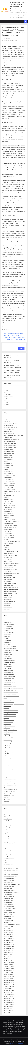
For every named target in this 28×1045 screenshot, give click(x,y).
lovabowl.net (7, 421)
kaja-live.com (7, 664)
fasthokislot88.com (9, 513)
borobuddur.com (8, 477)
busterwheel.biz (8, 744)
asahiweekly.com (8, 499)
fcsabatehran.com (8, 898)
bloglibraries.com (8, 882)
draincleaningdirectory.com (11, 874)
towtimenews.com (8, 872)
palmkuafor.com (8, 821)
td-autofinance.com (9, 674)
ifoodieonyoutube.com (9, 441)
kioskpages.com (8, 557)
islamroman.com (8, 672)
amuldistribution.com (9, 475)
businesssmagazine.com (10, 648)
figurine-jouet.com (8, 585)
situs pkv (6, 398)
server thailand (6, 1022)
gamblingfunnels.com (9, 632)
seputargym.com (8, 455)
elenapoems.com (8, 894)
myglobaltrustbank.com (10, 765)
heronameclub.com (9, 916)
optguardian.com (8, 459)
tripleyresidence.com (9, 531)
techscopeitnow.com (9, 1004)
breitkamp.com (8, 529)
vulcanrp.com (7, 684)
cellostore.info (7, 850)
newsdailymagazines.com (10, 427)
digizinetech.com (8, 978)
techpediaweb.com (8, 950)
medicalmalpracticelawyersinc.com (13, 769)
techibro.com (7, 680)
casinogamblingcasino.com (11, 870)
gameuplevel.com (8, 471)
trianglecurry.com (8, 559)
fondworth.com (8, 837)
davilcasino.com (8, 463)
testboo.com (7, 728)
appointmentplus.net (9, 783)
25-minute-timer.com (9, 483)
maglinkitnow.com (8, 934)
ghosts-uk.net (7, 640)
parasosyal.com (8, 888)
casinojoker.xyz (8, 756)
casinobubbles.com (9, 453)
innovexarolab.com (9, 982)
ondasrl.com (7, 547)
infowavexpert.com (9, 962)
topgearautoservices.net (10, 583)
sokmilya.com (7, 603)
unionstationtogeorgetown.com (12, 491)
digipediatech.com (8, 932)
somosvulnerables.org (9, 535)
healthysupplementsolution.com (12, 924)
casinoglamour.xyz (8, 752)
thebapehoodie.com (9, 886)
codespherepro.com (9, 986)
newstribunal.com (8, 425)
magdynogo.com (8, 1012)
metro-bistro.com (8, 722)
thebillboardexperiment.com (11, 573)
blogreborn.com (8, 654)
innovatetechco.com (9, 954)
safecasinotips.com (9, 515)
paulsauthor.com (8, 910)
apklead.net (7, 609)
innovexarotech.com (9, 998)
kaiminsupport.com (9, 827)
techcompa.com (8, 666)
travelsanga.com (8, 777)
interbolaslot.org (8, 819)
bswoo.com (6, 801)
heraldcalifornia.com (9, 505)
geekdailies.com (8, 595)
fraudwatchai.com (8, 465)
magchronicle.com (8, 930)
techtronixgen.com (9, 942)
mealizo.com (7, 847)
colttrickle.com (8, 626)
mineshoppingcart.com (10, 443)
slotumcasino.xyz (8, 750)
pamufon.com (7, 539)
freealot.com (7, 497)
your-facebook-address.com (11, 587)
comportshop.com (8, 771)
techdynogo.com (8, 928)
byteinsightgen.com (9, 976)
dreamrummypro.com (9, 825)
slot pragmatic (7, 394)
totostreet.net (7, 461)
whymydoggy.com (8, 815)
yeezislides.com (8, 431)
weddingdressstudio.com (10, 730)
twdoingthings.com (9, 906)
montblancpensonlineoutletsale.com (13, 688)
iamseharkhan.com (9, 839)
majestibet (15, 1031)
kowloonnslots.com (9, 678)
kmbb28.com (7, 599)
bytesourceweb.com (9, 990)
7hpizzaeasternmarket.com (11, 710)
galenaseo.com (7, 764)
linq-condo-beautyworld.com (11, 696)
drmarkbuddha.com (9, 702)
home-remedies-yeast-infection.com (13, 435)
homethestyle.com (8, 473)
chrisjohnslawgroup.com (10, 525)
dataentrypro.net (8, 823)
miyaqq (20, 1031)
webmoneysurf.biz (8, 738)
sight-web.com (7, 668)
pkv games (6, 329)
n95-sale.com (7, 652)
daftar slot (12, 1026)
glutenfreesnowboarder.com (11, 551)
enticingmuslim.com (9, 890)
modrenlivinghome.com (10, 591)
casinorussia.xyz (8, 748)
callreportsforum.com (9, 601)
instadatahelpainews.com (10, 593)
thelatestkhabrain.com (9, 841)
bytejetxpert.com (8, 1008)
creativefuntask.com (9, 485)
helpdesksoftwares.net (9, 419)
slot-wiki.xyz (7, 759)
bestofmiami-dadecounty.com (11, 439)
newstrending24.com (9, 791)
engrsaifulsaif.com (8, 487)
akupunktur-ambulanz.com (11, 692)
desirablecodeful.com (9, 912)
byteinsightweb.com (9, 936)
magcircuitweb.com (9, 946)
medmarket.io (7, 918)
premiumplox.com (8, 732)
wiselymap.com (8, 658)
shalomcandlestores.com (10, 860)
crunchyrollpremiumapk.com (11, 866)
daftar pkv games (11, 1033)
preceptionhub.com (9, 429)
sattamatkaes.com (8, 864)
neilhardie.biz (7, 736)
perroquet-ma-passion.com (11, 589)
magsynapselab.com (9, 940)
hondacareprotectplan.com (11, 868)
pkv (5, 392)
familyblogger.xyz (8, 523)
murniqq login (19, 1024)
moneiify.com (7, 856)
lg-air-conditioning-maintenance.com (14, 704)
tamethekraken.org (9, 543)
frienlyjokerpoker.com (9, 676)
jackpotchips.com (8, 517)
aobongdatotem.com (9, 433)
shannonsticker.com (9, 831)
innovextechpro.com (9, 944)
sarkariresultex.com (9, 844)
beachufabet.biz (8, 575)
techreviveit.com (8, 960)
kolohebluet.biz (8, 740)
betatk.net (6, 797)
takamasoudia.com (8, 904)
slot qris (10, 1031)
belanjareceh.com (8, 829)
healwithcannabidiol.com (10, 555)
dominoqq (6, 404)
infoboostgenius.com (9, 970)
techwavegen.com (8, 972)
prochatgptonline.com (9, 660)
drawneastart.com (8, 511)
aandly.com (7, 799)
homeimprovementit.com (10, 423)
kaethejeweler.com (8, 567)
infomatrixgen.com (9, 980)
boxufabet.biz (7, 581)
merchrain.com (8, 597)
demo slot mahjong (8, 396)
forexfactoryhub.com (9, 662)
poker (5, 326)
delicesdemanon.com (9, 726)
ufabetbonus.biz (8, 793)
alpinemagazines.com (9, 682)
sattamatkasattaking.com (10, 569)
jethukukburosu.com (9, 878)
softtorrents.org (8, 533)
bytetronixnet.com (8, 1006)
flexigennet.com (8, 914)
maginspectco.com (8, 1010)
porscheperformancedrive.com (12, 541)
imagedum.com (8, 561)
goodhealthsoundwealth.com (11, 892)
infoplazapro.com (8, 958)
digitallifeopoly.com (9, 451)
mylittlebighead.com (9, 495)
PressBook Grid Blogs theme (16, 1043)
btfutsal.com (7, 636)
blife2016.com (7, 549)
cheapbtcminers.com (9, 489)
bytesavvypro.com (8, 974)
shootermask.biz (8, 742)
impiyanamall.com (9, 457)
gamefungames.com (9, 481)
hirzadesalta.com (8, 449)
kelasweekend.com (9, 795)
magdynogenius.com (9, 938)
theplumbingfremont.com (10, 789)
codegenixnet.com (8, 988)
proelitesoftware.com (9, 519)
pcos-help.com (7, 634)
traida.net (6, 718)
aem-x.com (6, 467)
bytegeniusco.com (8, 964)
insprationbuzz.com (9, 833)
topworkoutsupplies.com (10, 445)
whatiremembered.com (10, 694)
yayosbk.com (7, 734)
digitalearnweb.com (9, 817)
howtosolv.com (7, 724)
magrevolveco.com (8, 996)
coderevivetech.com (9, 994)
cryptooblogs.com (8, 469)
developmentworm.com (10, 785)
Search (5, 346)
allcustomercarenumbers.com (11, 521)
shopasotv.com (7, 775)
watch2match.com (8, 762)
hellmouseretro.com (9, 896)
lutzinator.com (7, 545)
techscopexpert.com (9, 948)
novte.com (6, 708)
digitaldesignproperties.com (11, 843)
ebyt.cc (5, 698)
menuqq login (6, 1020)
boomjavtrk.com (8, 607)
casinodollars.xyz (8, 754)
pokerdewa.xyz (7, 758)
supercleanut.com (8, 501)
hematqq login (6, 1026)
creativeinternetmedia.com (11, 650)
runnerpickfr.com (8, 628)
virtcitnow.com (7, 656)
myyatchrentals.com (9, 858)
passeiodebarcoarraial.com (11, 835)
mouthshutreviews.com (10, 447)
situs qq (6, 390)
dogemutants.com (8, 900)
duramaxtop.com (8, 902)
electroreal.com (8, 437)
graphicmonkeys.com (9, 507)
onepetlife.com (7, 571)
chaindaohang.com (9, 700)
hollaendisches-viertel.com (11, 712)
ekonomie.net (7, 781)
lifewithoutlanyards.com (10, 716)
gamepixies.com (8, 509)
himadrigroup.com (8, 670)
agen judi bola (14, 1022)
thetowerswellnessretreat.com (11, 563)
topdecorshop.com (8, 774)
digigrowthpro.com (9, 624)
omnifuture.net (8, 630)
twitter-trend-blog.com (10, 686)
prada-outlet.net (8, 622)
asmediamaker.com (9, 853)
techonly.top (7, 644)
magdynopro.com (8, 956)
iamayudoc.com (8, 493)
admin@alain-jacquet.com (10, 40)
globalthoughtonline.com (10, 854)
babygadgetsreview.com (10, 690)
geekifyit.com (7, 862)
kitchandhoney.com (9, 720)
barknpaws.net (7, 849)
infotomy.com (7, 922)
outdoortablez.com (8, 920)
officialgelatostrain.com (10, 565)
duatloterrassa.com (9, 537)
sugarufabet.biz (8, 579)
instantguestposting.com (10, 779)
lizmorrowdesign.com (9, 553)
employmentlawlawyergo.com (11, 768)
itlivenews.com (8, 787)
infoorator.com (7, 706)
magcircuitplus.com (9, 1002)
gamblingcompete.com (10, 646)
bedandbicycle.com (9, 503)
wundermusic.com (8, 479)
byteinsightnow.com (9, 992)
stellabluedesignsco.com (10, 908)
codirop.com (7, 638)
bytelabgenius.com (9, 952)
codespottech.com (8, 926)
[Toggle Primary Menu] (25, 21)
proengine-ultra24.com (10, 714)
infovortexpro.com (8, 1000)
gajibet (4, 1033)
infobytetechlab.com (9, 984)
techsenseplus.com (9, 968)
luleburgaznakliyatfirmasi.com (12, 884)
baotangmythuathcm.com (10, 876)
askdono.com (7, 642)
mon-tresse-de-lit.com (9, 577)
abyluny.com (7, 605)
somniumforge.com (9, 880)
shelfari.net (7, 746)
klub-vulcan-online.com (10, 527)
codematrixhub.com (9, 966)
